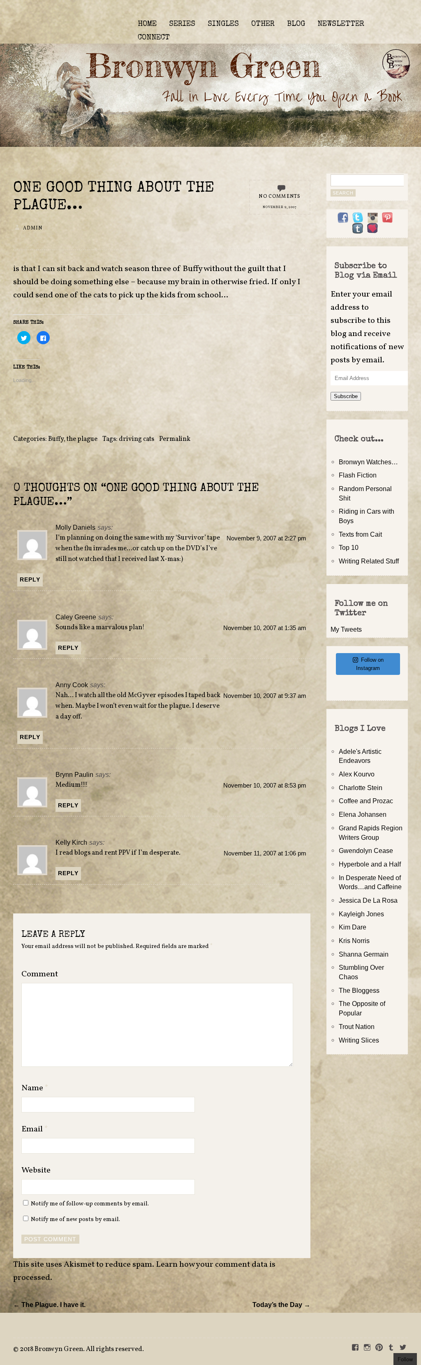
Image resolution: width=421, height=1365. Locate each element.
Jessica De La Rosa (368, 900)
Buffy (56, 439)
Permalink (174, 439)
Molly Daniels (75, 527)
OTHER (263, 24)
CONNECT (154, 38)
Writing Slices (359, 1040)
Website (36, 1170)
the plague (82, 439)
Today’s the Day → (281, 1304)
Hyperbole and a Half (370, 864)
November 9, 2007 (279, 207)
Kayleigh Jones (361, 914)
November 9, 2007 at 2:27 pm (266, 538)
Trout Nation (357, 1026)
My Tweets (346, 629)
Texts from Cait (360, 534)
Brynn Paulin (74, 774)
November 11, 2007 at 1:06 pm (265, 853)
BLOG (296, 24)
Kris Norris (354, 940)
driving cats (136, 439)
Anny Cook (72, 684)
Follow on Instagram (370, 664)
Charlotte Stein (360, 787)
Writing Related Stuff (369, 561)
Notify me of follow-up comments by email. (90, 1204)
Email (34, 1129)
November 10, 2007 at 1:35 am (264, 628)
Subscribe (346, 396)
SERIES (182, 24)
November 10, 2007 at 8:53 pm (264, 785)
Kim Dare (352, 927)
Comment (39, 974)
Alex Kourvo (357, 774)
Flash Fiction (358, 475)
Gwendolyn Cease (366, 850)
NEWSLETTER (340, 24)
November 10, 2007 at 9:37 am (264, 696)
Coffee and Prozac (366, 800)
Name (35, 1088)
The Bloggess (359, 990)
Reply (30, 579)
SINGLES (223, 24)
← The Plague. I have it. (49, 1304)
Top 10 (349, 547)
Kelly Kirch (71, 842)
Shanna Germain (364, 954)
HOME (147, 24)
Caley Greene (76, 617)
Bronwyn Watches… (368, 462)
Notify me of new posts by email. (75, 1219)
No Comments (280, 196)
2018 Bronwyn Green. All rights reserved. (82, 1349)
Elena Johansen (362, 814)
